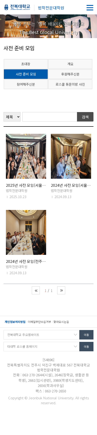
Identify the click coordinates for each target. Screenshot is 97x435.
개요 (70, 63)
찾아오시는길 (61, 322)
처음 (36, 290)
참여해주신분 (26, 84)
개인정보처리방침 (15, 322)
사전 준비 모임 (26, 74)
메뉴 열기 (89, 8)
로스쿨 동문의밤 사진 (70, 84)
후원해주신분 (70, 74)
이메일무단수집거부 (39, 322)
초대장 (25, 63)
